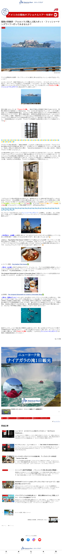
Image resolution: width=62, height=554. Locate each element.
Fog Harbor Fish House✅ (20, 264)
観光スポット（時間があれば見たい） (42, 418)
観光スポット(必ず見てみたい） (25, 418)
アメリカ (5, 418)
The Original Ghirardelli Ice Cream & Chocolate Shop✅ (26, 294)
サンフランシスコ (12, 418)
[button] (57, 333)
